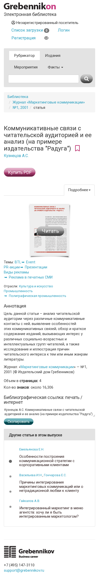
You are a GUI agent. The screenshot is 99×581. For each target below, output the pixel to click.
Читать (50, 231)
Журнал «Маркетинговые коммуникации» (49, 102)
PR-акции (12, 267)
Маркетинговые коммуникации (47, 367)
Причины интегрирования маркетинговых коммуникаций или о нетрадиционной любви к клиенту (51, 486)
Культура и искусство (36, 286)
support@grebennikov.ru (24, 570)
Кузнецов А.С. (16, 156)
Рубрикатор (24, 55)
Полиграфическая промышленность (37, 296)
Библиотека (18, 96)
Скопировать (19, 422)
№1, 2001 (20, 107)
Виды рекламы (16, 272)
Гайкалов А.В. (29, 501)
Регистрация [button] (23, 38)
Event (30, 262)
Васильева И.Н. (30, 475)
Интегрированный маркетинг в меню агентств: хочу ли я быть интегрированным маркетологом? (51, 512)
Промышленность (18, 291)
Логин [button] (64, 30)
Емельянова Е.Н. (31, 449)
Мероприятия (26, 67)
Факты (54, 67)
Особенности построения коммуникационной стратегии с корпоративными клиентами (47, 460)
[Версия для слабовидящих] (46, 38)
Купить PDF (19, 172)
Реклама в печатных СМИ (31, 277)
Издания (52, 55)
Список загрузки (29, 30)
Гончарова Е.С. (55, 475)
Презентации (36, 267)
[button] (10, 461)
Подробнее (78, 190)
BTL (18, 262)
